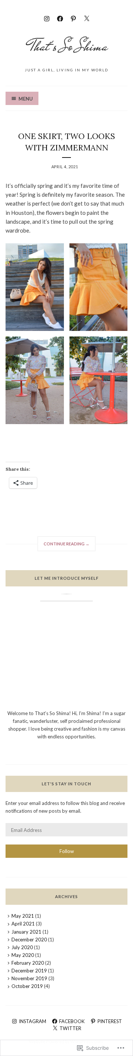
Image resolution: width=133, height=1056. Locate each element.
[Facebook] (60, 17)
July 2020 (22, 947)
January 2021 (26, 932)
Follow (66, 851)
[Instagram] (46, 17)
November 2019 (29, 978)
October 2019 (27, 986)
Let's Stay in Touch (66, 783)
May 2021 (22, 916)
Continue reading (63, 546)
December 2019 (29, 971)
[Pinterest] (73, 17)
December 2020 (29, 939)
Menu (25, 99)
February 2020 (27, 963)
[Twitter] (86, 17)
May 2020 (22, 955)
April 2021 (23, 924)
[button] (35, 287)
